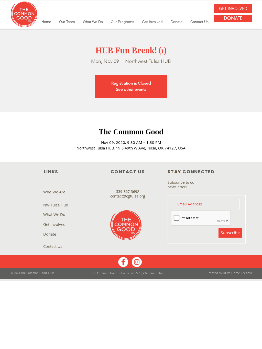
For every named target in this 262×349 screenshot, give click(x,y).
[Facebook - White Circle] (123, 262)
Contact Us (52, 246)
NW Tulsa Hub (55, 204)
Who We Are (54, 191)
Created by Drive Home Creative (229, 273)
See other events (131, 89)
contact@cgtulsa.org (127, 196)
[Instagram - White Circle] (137, 262)
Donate (49, 234)
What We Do (54, 214)
